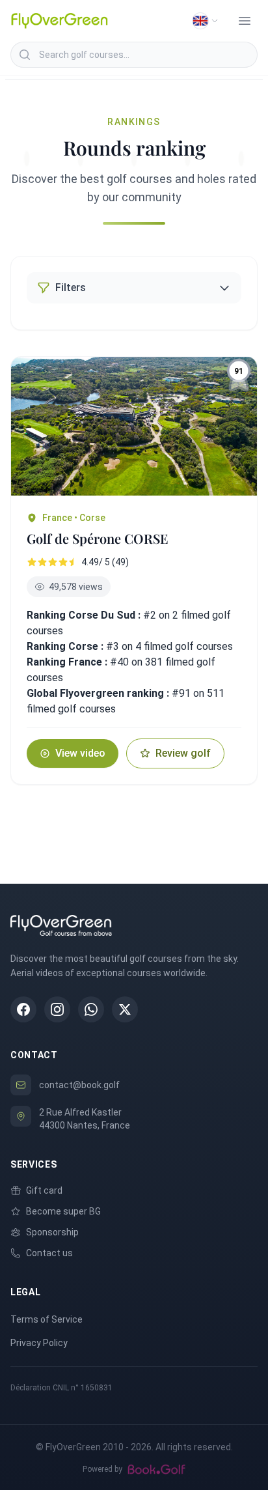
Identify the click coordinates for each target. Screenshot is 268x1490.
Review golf (183, 753)
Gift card (44, 1190)
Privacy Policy (39, 1343)
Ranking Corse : (66, 646)
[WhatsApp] (91, 1009)
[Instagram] (57, 1009)
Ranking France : (68, 662)
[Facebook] (23, 1009)
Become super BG (63, 1211)
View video (80, 753)
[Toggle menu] (245, 21)
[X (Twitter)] (125, 1009)
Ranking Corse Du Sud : (84, 615)
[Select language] (205, 21)
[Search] (24, 54)
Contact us (49, 1253)
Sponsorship (52, 1232)
